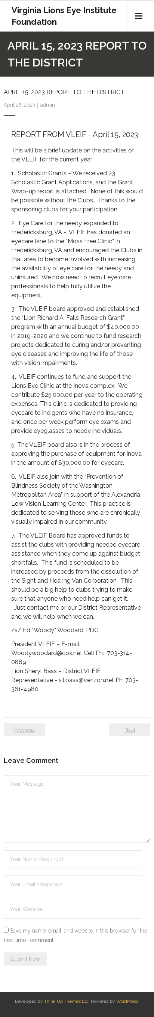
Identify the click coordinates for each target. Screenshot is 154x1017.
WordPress (127, 1001)
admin (47, 105)
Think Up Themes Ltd (66, 1001)
